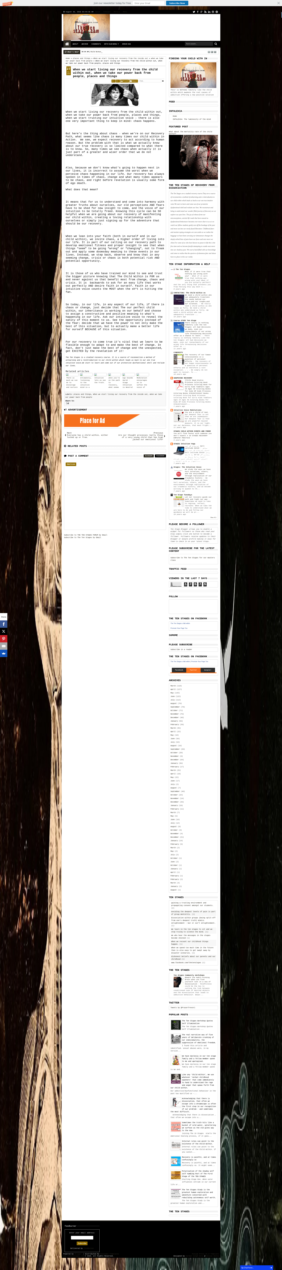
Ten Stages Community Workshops (189, 975)
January (174, 721)
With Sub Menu (110, 44)
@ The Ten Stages (182, 269)
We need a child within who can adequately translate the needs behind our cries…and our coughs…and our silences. (198, 299)
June (173, 696)
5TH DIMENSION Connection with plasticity (107, 52)
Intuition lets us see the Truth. (100, 380)
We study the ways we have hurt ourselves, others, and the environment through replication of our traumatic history (198, 474)
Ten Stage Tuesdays (183, 495)
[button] (141, 3)
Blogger (148, 456)
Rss (205, 12)
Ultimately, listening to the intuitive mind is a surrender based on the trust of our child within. (86, 383)
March (173, 686)
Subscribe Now (177, 3)
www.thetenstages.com (73, 1256)
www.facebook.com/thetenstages (186, 963)
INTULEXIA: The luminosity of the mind (192, 119)
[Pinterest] (3, 638)
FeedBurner (89, 1248)
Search (215, 44)
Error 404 (126, 44)
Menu (125, 12)
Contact (107, 12)
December (175, 718)
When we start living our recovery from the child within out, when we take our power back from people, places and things (115, 73)
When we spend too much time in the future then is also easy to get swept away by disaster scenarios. (192, 950)
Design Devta (212, 1256)
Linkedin (209, 12)
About (97, 12)
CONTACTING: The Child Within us (189, 293)
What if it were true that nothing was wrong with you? (198, 274)
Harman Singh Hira (194, 1256)
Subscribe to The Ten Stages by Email (82, 538)
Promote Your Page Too (179, 628)
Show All (213, 517)
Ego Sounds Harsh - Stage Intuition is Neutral (128, 382)
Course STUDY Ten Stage (185, 321)
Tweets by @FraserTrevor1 (183, 1008)
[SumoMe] (3, 653)
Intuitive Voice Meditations (187, 410)
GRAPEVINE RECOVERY (183, 378)
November (175, 714)
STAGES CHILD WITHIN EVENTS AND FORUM (192, 431)
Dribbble (213, 12)
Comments (96, 44)
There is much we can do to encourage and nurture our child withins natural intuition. (72, 383)
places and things (82, 394)
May (172, 693)
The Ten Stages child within (180, 623)
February (175, 725)
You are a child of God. (197, 412)
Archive (85, 44)
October (174, 711)
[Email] (3, 646)
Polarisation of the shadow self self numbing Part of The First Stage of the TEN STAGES (198, 1173)
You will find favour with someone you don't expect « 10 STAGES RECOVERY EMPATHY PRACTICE (193, 436)
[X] (3, 631)
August (174, 704)
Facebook (198, 12)
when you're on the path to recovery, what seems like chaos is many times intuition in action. (114, 383)
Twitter (194, 12)
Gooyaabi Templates (109, 1254)
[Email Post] (67, 403)
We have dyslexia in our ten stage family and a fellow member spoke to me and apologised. (199, 1058)
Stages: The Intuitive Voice (187, 467)
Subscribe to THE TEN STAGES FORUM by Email (85, 535)
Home (67, 44)
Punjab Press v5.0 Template (205, 1254)
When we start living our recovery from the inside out (120, 394)
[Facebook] (3, 624)
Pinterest (217, 12)
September (175, 707)
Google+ (201, 12)
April (173, 689)
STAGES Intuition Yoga (184, 444)
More (116, 12)
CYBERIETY (178, 353)
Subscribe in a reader (181, 650)
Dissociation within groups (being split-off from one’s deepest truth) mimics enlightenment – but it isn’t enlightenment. (193, 920)
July (173, 700)
